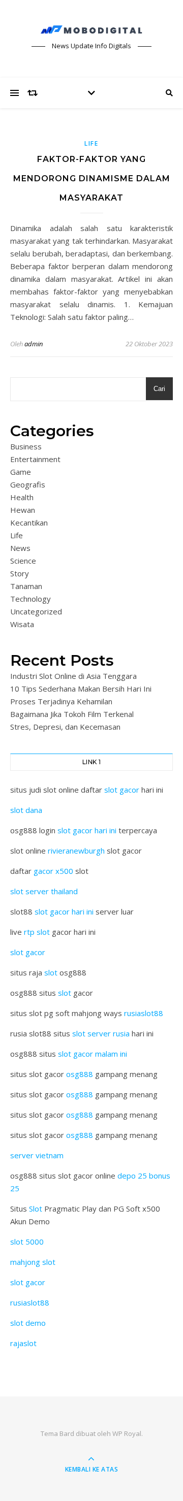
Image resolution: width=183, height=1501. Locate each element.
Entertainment (35, 459)
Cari (159, 389)
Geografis (27, 484)
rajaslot (23, 1343)
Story (19, 573)
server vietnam (37, 1155)
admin (33, 343)
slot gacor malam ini (92, 1054)
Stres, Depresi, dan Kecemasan (65, 727)
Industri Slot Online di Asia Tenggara (73, 676)
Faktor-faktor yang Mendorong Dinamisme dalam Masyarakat (91, 178)
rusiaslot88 (143, 1013)
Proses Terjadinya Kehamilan (61, 701)
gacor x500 (53, 871)
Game (20, 472)
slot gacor (121, 790)
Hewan (22, 510)
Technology (30, 599)
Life (91, 143)
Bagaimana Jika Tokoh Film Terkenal (72, 714)
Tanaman (26, 586)
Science (23, 561)
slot (50, 972)
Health (22, 497)
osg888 (79, 1074)
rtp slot (37, 932)
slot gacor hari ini (86, 830)
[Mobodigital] (91, 29)
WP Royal (126, 1433)
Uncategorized (36, 611)
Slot (35, 1208)
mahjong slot (32, 1262)
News (20, 548)
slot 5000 (27, 1241)
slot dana (26, 810)
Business (26, 446)
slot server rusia (101, 1033)
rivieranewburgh (76, 850)
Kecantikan (29, 522)
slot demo (28, 1323)
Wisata (22, 624)
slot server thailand (44, 891)
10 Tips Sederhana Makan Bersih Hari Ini (80, 688)
